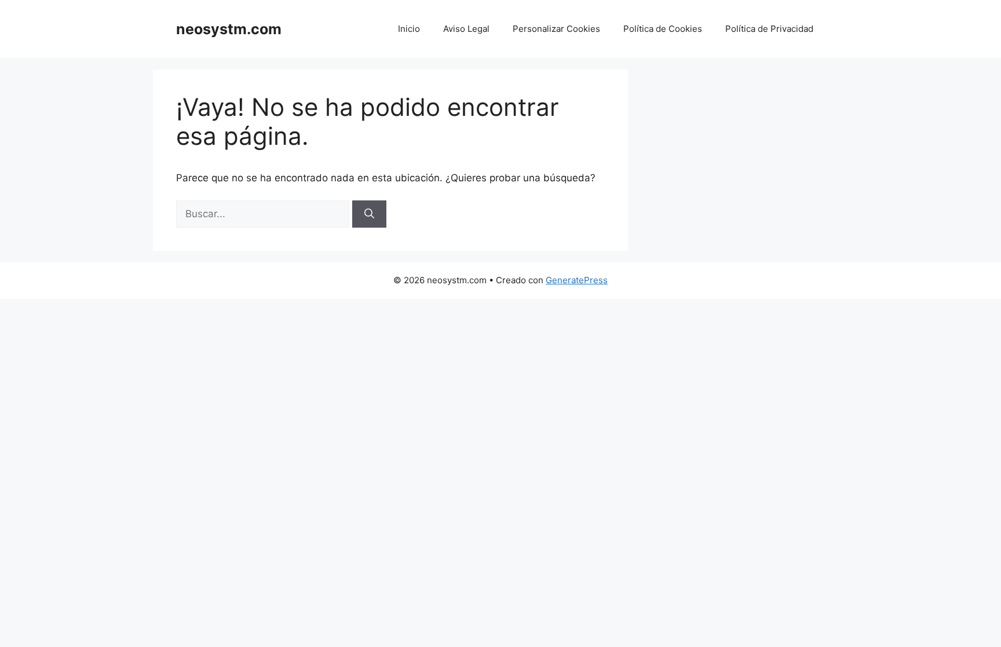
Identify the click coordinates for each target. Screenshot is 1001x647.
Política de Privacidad (769, 28)
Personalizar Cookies (556, 28)
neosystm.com (229, 29)
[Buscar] (369, 214)
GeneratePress (577, 280)
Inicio (409, 28)
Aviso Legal (466, 28)
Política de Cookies (662, 28)
